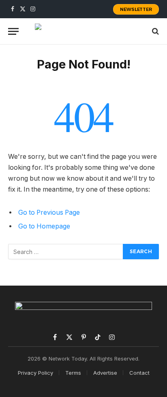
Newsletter (136, 9)
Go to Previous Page (49, 212)
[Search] (154, 31)
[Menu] (13, 31)
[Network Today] (83, 31)
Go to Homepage (44, 226)
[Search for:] (66, 251)
